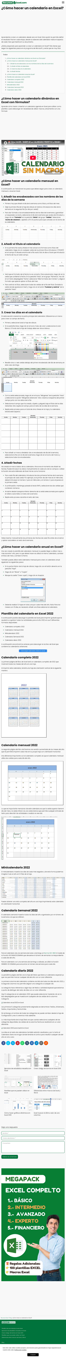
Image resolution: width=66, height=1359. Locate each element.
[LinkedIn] (32, 1043)
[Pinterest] (18, 1043)
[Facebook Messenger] (8, 1043)
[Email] (41, 1043)
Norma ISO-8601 (50, 953)
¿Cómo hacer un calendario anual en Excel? (21, 74)
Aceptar (33, 1355)
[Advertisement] (33, 23)
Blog (3, 1342)
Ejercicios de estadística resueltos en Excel (14, 1330)
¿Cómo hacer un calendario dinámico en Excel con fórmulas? (26, 58)
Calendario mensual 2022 (15, 82)
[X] (13, 1043)
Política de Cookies (20, 1350)
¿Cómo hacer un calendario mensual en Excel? (22, 61)
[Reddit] (46, 1043)
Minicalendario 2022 (13, 85)
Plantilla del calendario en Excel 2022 (18, 77)
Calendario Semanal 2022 (15, 87)
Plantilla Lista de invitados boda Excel (12, 1328)
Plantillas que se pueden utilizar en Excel (13, 1335)
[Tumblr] (27, 1043)
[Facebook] (3, 1043)
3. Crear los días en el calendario (20, 69)
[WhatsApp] (22, 1043)
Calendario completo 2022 (15, 79)
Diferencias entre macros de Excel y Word (14, 1337)
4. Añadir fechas (15, 71)
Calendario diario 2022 (14, 90)
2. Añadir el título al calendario (19, 66)
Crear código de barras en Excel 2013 (12, 1333)
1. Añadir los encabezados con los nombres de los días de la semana (31, 64)
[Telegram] (36, 1043)
